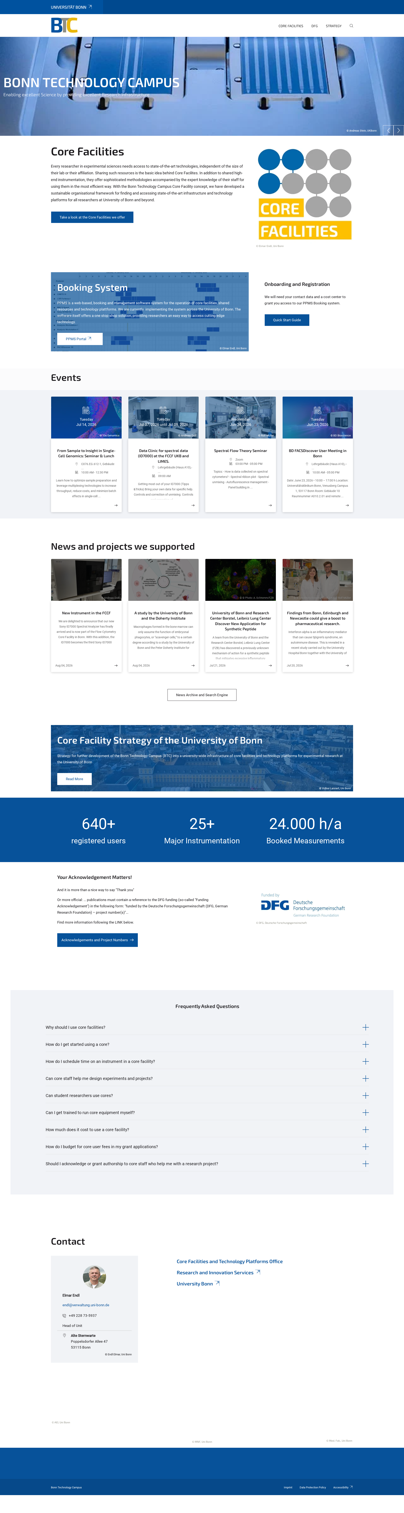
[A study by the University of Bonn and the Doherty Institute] (192, 665)
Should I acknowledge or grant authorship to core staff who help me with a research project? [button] (132, 1163)
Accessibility (340, 1487)
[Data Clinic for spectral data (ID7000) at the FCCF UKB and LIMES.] (192, 505)
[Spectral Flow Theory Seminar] (270, 505)
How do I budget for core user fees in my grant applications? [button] (102, 1146)
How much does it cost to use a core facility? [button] (87, 1129)
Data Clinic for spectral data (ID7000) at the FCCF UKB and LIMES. (163, 455)
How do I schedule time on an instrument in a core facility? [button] (100, 1061)
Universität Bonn (68, 7)
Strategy (334, 26)
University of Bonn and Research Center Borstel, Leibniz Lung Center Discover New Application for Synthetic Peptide (240, 621)
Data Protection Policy (313, 1487)
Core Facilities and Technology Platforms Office (230, 1261)
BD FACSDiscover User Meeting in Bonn (318, 453)
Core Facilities (291, 26)
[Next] (398, 130)
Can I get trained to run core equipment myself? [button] (90, 1112)
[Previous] (388, 130)
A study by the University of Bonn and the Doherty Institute (163, 616)
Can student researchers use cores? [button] (79, 1095)
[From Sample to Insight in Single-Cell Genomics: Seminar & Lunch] (115, 505)
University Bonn (195, 1283)
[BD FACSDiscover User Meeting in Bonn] (347, 505)
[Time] (68, 472)
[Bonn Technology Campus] (71, 25)
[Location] (68, 466)
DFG (314, 26)
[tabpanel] (202, 86)
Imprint (288, 1487)
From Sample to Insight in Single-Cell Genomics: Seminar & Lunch (86, 453)
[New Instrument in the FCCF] (115, 665)
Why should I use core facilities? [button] (75, 1027)
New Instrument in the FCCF (86, 613)
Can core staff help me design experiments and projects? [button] (99, 1078)
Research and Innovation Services (215, 1272)
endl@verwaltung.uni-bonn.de (85, 1305)
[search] (349, 28)
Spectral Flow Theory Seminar (240, 450)
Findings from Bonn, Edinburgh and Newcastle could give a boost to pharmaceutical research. (317, 618)
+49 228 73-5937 (83, 1315)
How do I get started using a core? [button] (77, 1044)
